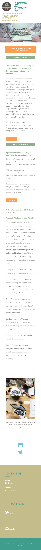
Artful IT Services (21, 7)
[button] (38, 20)
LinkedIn (11, 529)
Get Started (7, 37)
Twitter (11, 513)
